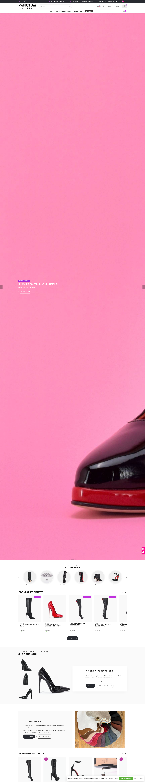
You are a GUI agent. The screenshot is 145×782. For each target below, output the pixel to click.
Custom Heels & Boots (63, 11)
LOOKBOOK (89, 11)
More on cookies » (138, 778)
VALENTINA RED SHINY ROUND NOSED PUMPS (53, 625)
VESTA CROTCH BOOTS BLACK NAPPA (103, 625)
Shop (51, 11)
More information (44, 736)
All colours (29, 736)
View (89, 685)
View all (71, 638)
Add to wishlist (104, 685)
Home (45, 11)
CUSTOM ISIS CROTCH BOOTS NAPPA (77, 624)
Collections (78, 11)
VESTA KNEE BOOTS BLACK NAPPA (29, 625)
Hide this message (126, 778)
